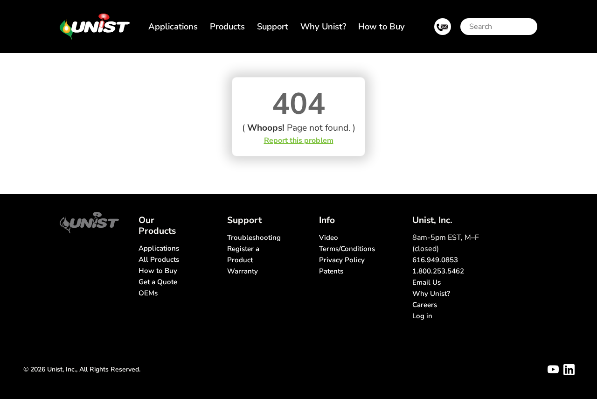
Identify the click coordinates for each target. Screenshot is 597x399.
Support (272, 26)
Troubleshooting (254, 237)
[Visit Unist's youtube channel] (553, 369)
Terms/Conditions (347, 248)
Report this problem (298, 140)
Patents (331, 271)
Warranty (242, 271)
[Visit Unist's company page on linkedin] (569, 369)
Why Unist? (323, 26)
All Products (159, 259)
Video (328, 237)
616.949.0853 (435, 260)
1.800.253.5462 (438, 271)
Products (227, 26)
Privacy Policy (342, 260)
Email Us (426, 282)
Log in (422, 316)
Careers (424, 304)
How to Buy (381, 26)
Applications (173, 26)
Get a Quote (158, 282)
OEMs (148, 293)
